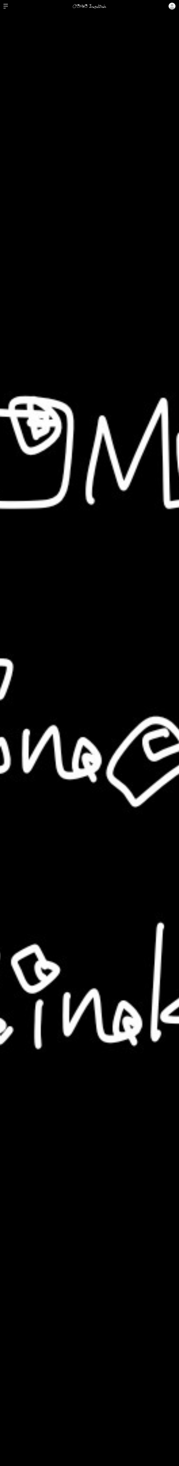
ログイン (172, 6)
